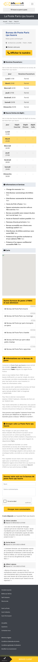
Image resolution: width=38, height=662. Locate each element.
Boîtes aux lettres (6, 594)
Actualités (4, 623)
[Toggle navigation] (32, 4)
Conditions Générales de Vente (10, 641)
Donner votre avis (13, 47)
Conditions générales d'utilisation (11, 645)
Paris (10, 21)
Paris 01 (16, 21)
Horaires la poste (6, 590)
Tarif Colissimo (5, 597)
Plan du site (4, 601)
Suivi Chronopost (6, 616)
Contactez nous (6, 630)
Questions (4, 627)
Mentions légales (6, 637)
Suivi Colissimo (5, 612)
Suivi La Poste (5, 608)
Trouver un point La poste (19, 10)
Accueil (5, 21)
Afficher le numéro (20, 52)
